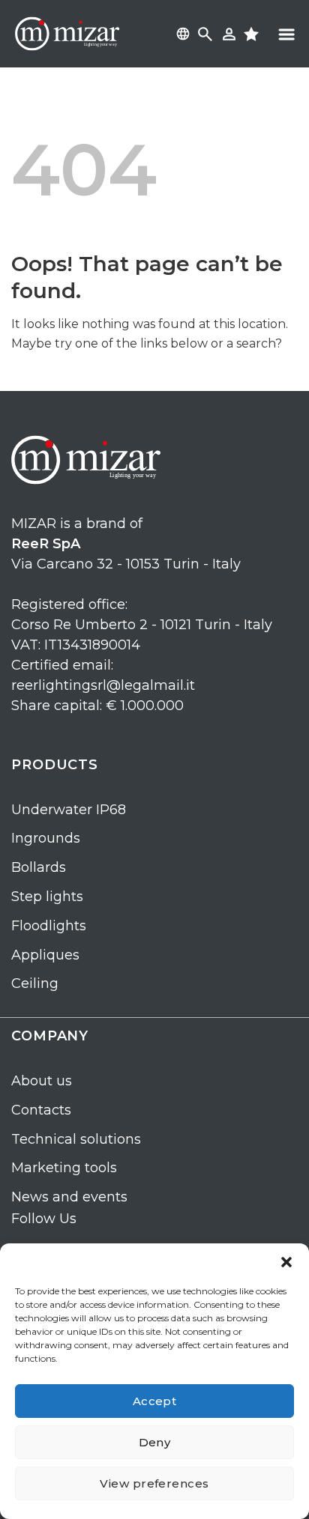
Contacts (41, 1110)
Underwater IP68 (68, 809)
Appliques (45, 955)
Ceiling (34, 983)
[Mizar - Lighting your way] (67, 34)
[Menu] (287, 34)
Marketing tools (64, 1167)
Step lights (47, 896)
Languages (181, 34)
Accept (155, 1401)
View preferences (154, 1483)
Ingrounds (45, 838)
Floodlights (48, 926)
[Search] (205, 34)
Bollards (38, 867)
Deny (155, 1442)
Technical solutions (76, 1139)
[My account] (229, 34)
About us (41, 1081)
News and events (69, 1197)
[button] (286, 1262)
